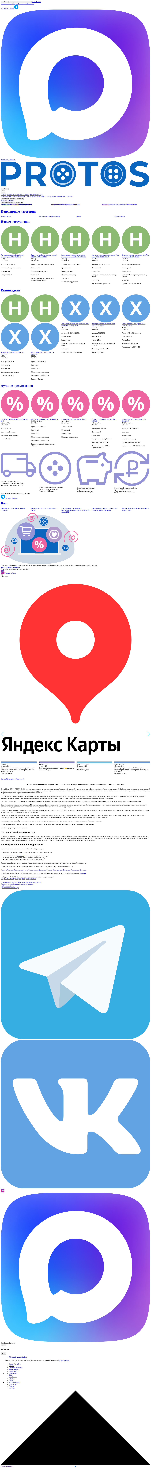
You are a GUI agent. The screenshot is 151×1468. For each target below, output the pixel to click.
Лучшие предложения (17, 385)
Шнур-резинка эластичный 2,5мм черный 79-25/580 (103, 324)
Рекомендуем (10, 290)
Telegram (18, 879)
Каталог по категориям (15, 195)
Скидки (15, 4)
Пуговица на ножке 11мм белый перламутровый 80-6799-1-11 (12, 256)
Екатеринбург (14, 1369)
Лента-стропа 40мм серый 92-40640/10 (44, 419)
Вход (40, 195)
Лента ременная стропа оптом (49, 216)
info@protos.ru (31, 879)
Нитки (79, 216)
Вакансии (66, 870)
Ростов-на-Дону (14, 1382)
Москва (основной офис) (18, 1357)
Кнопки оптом (6, 216)
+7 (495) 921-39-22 (7, 8)
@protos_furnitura (11, 498)
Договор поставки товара (10, 888)
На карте (83, 873)
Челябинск (13, 1377)
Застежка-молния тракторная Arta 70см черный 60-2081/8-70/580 (135, 256)
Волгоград (12, 1384)
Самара (11, 1379)
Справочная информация (37, 870)
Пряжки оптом (119, 216)
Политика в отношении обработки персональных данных (21, 882)
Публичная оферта (7, 886)
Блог (4, 503)
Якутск (11, 1386)
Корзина (26, 195)
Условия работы (6, 4)
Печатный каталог (18, 196)
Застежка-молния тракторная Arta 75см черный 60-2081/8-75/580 (105, 256)
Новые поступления (15, 221)
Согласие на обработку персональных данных (17, 884)
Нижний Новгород (15, 1368)
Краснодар (13, 1373)
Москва (8, 160)
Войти (17, 567)
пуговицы (20, 856)
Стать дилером (51, 196)
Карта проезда (64, 1360)
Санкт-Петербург (15, 1364)
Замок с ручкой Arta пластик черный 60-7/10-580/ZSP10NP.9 (44, 256)
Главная (3, 195)
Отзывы (49, 870)
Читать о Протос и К (12, 779)
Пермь (11, 1380)
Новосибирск (13, 1371)
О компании (22, 4)
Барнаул (12, 1388)
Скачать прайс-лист (33, 196)
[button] (148, 734)
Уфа (10, 1375)
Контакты (30, 4)
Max (23, 879)
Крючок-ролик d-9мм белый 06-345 (73, 419)
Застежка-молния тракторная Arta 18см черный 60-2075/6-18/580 (75, 324)
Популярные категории (18, 211)
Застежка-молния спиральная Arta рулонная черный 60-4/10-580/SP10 (73, 256)
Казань (11, 1366)
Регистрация (34, 195)
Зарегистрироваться (8, 567)
